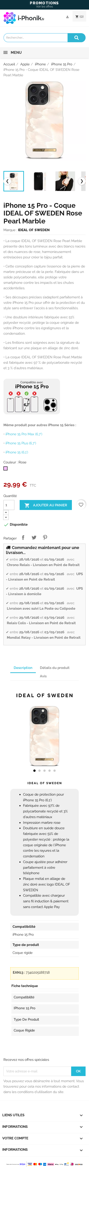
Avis (43, 676)
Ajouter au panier (45, 505)
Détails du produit (55, 668)
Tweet (34, 537)
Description (23, 668)
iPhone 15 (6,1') (16, 452)
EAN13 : (19, 972)
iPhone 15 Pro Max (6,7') (23, 434)
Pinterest (45, 537)
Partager (23, 537)
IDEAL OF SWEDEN (34, 230)
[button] (34, 771)
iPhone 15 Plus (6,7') (20, 443)
